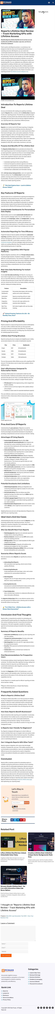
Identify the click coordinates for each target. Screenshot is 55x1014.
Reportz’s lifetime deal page (25, 779)
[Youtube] (38, 1008)
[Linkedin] (41, 1008)
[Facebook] (53, 1008)
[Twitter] (47, 1008)
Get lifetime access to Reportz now (19, 71)
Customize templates (6, 242)
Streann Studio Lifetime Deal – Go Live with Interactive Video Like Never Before (13, 888)
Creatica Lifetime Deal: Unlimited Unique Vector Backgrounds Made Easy (40, 855)
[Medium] (50, 1008)
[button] (49, 2)
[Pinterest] (44, 1008)
